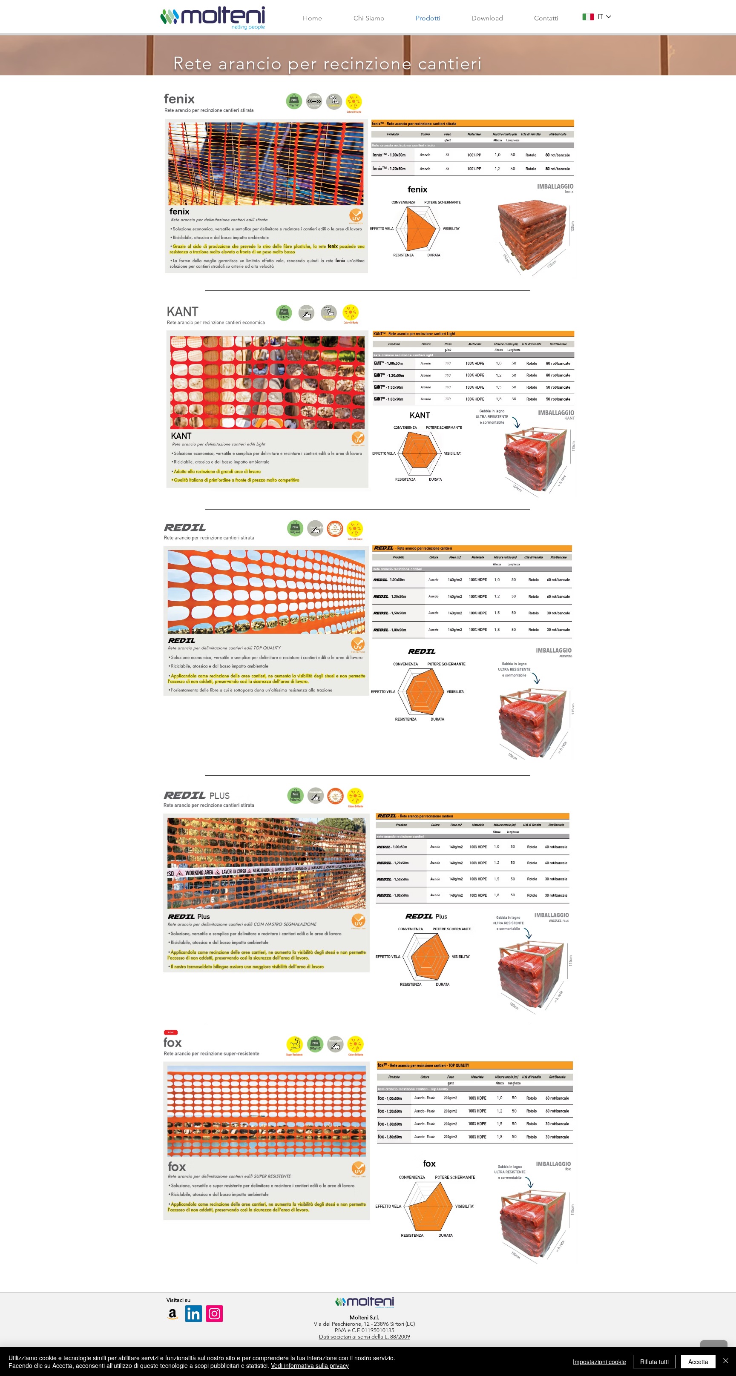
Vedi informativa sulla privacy (310, 1365)
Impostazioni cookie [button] (599, 1361)
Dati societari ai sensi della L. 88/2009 (364, 1336)
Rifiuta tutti (654, 1361)
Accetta (698, 1361)
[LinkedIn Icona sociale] (193, 1313)
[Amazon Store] (172, 1313)
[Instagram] (214, 1313)
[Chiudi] (726, 1361)
